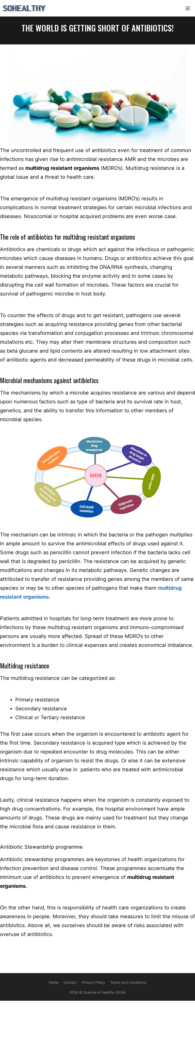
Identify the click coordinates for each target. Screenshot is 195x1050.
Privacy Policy (93, 982)
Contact (70, 982)
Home (53, 982)
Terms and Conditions (128, 982)
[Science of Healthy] (25, 8)
